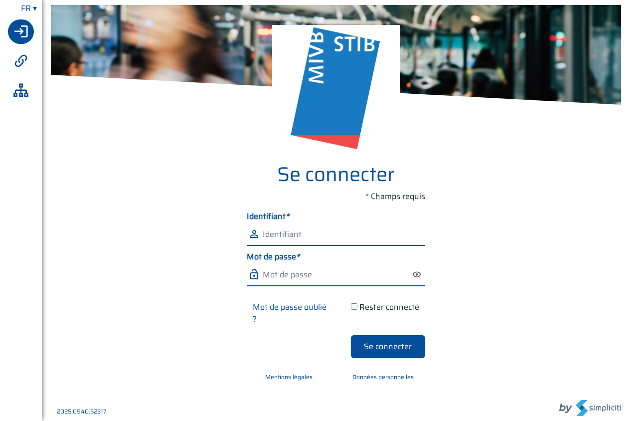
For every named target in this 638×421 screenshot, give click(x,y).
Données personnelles (383, 377)
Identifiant (268, 216)
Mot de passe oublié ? (289, 313)
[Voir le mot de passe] (418, 275)
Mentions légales (289, 377)
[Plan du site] (21, 90)
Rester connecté (389, 307)
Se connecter (388, 346)
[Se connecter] (21, 31)
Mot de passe (273, 257)
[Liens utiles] (21, 61)
